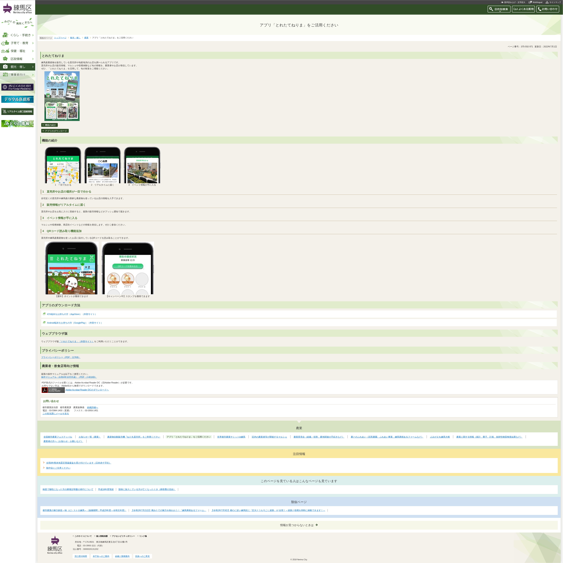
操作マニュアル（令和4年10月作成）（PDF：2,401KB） (69, 377)
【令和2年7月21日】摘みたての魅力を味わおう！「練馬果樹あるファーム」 (168, 510)
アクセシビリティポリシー (123, 536)
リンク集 (143, 536)
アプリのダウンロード (56, 131)
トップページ (60, 38)
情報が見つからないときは (297, 525)
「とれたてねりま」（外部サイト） (76, 341)
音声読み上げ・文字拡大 (514, 2)
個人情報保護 (102, 536)
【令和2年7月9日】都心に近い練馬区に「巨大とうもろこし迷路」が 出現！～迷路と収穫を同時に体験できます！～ (268, 510)
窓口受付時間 (81, 556)
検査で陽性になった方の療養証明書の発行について (68, 489)
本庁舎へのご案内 (101, 556)
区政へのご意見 (142, 556)
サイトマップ (555, 2)
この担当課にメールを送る (56, 413)
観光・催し (75, 38)
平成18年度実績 (106, 489)
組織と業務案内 (122, 556)
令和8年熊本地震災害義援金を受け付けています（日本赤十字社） (78, 463)
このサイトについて (83, 536)
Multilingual (537, 2)
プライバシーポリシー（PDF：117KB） (60, 357)
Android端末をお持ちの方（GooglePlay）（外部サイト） (75, 323)
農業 (86, 38)
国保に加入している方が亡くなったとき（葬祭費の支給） (147, 489)
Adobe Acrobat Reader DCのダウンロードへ (87, 390)
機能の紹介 (50, 125)
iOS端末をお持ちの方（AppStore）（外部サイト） (72, 314)
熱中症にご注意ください (58, 468)
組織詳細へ (92, 407)
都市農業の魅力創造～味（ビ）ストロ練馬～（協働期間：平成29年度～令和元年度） (84, 510)
